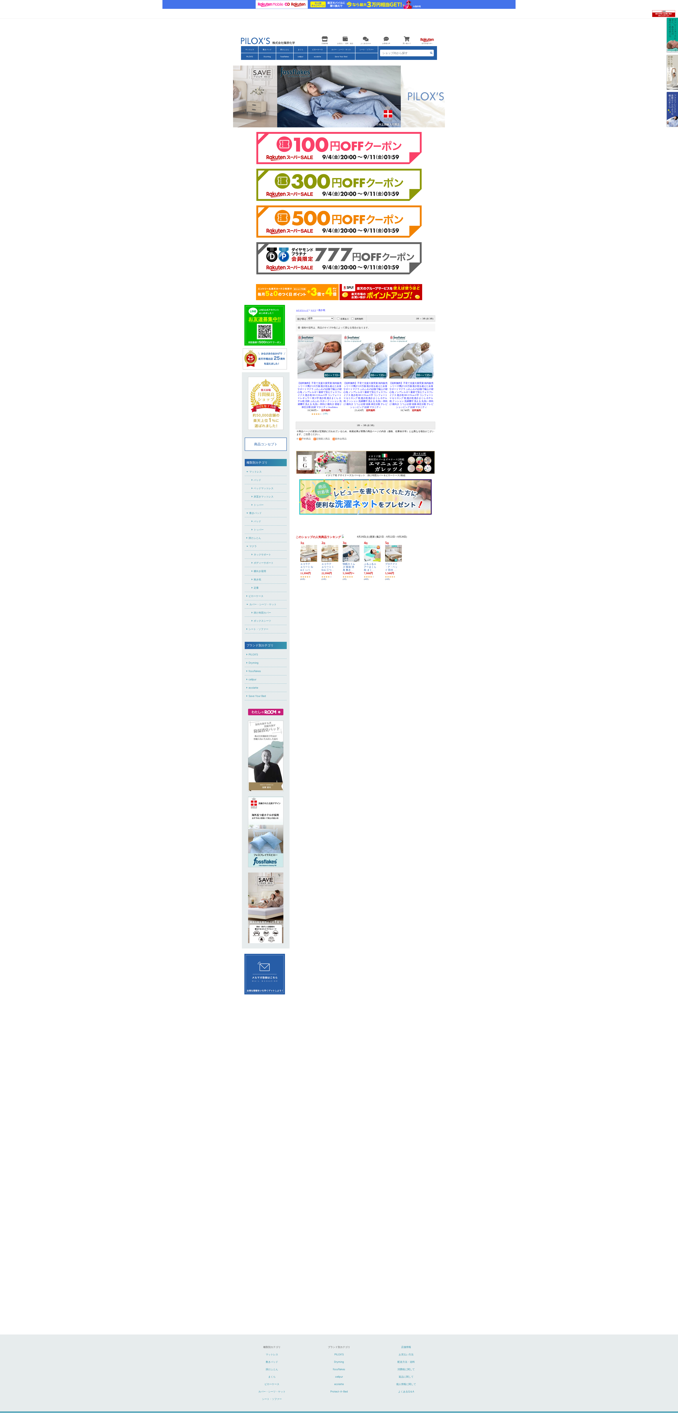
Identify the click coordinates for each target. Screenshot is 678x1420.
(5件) (325, 413)
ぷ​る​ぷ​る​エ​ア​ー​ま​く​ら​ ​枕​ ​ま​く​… (370, 567)
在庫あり (344, 319)
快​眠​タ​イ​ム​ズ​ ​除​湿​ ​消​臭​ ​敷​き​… (349, 567)
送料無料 (359, 319)
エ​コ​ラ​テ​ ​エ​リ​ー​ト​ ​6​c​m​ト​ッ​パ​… (306, 567)
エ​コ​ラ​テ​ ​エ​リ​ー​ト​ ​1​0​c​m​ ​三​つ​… (328, 567)
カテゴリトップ (302, 310)
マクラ (313, 310)
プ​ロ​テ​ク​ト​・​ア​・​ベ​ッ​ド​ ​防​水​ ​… (391, 567)
